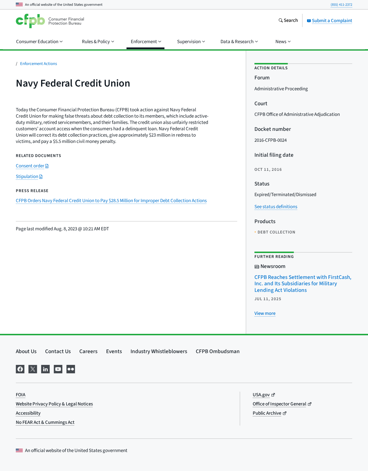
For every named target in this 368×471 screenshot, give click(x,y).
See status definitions (275, 207)
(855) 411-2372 (341, 4)
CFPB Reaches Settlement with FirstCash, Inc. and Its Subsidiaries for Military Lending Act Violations (302, 283)
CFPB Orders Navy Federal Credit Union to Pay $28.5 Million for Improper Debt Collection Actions (111, 200)
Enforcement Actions (38, 63)
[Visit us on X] (32, 368)
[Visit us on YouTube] (58, 368)
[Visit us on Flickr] (70, 368)
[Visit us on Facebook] (20, 368)
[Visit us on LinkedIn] (45, 368)
